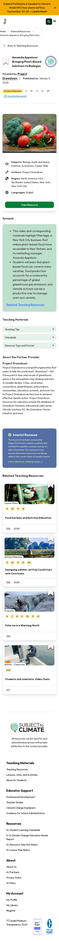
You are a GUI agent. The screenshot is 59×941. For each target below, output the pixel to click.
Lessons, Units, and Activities (22, 774)
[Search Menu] (49, 21)
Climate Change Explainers (21, 807)
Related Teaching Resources (25, 304)
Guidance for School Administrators (25, 813)
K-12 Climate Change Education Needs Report (27, 837)
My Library (12, 905)
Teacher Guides (14, 802)
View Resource (29, 204)
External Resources (20, 31)
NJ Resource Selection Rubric (22, 844)
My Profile (11, 899)
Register (11, 910)
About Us (11, 866)
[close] (55, 7)
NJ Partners (12, 872)
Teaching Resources (17, 769)
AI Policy (11, 883)
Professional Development (20, 797)
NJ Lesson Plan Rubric (18, 850)
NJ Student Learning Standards (23, 830)
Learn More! (39, 11)
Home (3, 31)
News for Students (16, 780)
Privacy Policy (13, 877)
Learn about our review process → (25, 461)
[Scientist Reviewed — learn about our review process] (50, 61)
